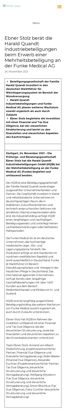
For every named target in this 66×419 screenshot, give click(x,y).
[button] (59, 6)
